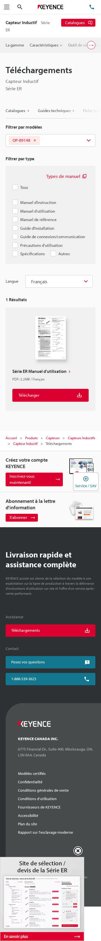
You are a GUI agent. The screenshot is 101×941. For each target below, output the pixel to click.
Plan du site (27, 823)
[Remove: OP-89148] (34, 141)
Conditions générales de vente (43, 790)
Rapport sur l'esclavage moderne (45, 832)
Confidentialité (30, 781)
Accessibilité (28, 815)
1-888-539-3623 (23, 678)
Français (39, 281)
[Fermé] (78, 851)
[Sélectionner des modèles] (50, 140)
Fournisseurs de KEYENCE (39, 807)
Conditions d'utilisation (37, 798)
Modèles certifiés (32, 773)
